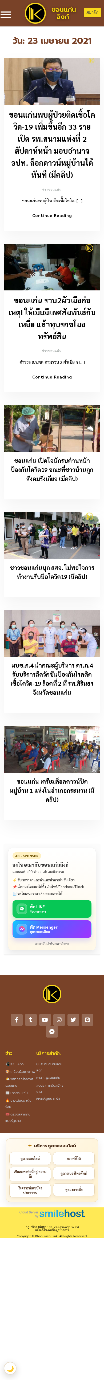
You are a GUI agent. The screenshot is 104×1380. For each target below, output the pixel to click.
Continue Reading (52, 215)
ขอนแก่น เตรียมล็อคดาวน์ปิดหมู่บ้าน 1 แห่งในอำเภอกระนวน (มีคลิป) (52, 790)
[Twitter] (73, 1020)
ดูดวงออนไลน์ (30, 1158)
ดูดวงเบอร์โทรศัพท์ (74, 1173)
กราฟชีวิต (74, 1158)
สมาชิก (92, 12)
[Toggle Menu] (6, 14)
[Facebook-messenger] (52, 1032)
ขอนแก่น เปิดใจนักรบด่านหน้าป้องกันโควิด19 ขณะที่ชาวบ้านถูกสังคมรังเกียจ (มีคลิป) (52, 469)
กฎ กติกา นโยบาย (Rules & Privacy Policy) (52, 1227)
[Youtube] (45, 1020)
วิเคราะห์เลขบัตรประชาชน (30, 1190)
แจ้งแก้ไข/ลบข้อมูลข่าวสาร (52, 1230)
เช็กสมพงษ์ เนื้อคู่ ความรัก (30, 1174)
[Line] (87, 1020)
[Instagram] (59, 1020)
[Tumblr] (31, 1020)
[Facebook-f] (17, 1020)
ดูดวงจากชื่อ (74, 1189)
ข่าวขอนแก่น (52, 189)
